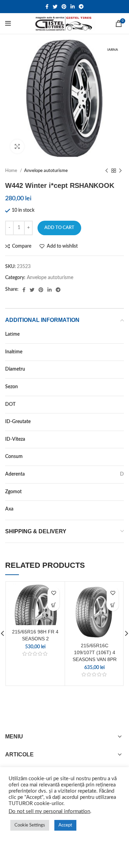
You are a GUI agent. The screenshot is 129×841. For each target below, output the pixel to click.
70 (121, 352)
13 (121, 369)
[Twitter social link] (55, 6)
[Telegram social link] (81, 6)
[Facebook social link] (47, 6)
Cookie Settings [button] (29, 825)
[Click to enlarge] (17, 146)
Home (11, 170)
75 (121, 421)
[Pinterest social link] (64, 6)
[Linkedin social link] (72, 6)
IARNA (116, 386)
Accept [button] (65, 825)
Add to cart (59, 228)
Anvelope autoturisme (46, 170)
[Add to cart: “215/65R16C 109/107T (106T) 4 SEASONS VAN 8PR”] (113, 605)
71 (121, 491)
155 (120, 334)
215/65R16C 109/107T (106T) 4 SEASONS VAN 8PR (95, 652)
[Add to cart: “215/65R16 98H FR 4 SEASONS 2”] (53, 605)
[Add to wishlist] (53, 593)
